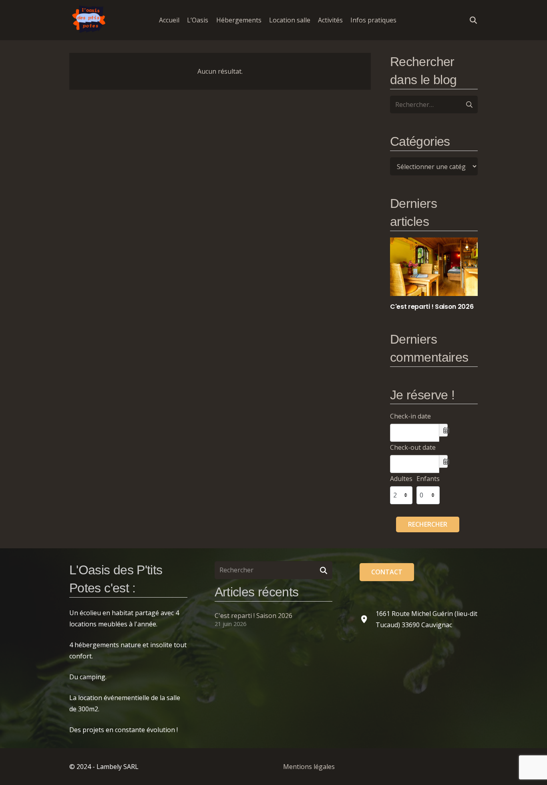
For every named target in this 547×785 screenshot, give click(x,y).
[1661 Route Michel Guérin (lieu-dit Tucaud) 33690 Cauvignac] (368, 619)
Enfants (428, 478)
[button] (402, 20)
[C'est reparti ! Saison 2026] (434, 274)
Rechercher (427, 524)
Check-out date (413, 447)
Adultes (401, 478)
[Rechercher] (324, 570)
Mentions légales (309, 766)
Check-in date (410, 416)
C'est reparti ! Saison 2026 (253, 615)
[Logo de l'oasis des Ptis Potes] (89, 20)
